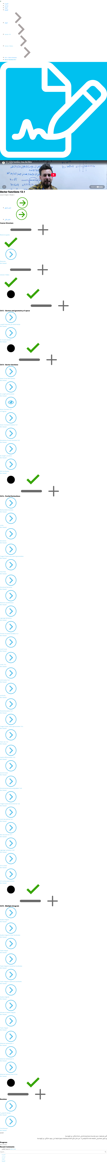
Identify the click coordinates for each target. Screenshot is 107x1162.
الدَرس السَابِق (8, 208)
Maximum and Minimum (6, 602)
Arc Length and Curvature (7, 394)
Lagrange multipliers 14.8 (7, 850)
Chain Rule (3, 572)
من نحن (6, 6)
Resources (3, 261)
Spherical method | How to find (8, 1074)
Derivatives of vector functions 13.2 (10, 440)
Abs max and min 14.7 (6, 834)
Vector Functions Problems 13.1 (9, 425)
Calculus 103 (8, 34)
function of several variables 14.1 (9, 633)
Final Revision (4, 1128)
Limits (1, 525)
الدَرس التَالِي (8, 219)
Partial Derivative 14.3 (6, 711)
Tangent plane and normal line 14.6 (10, 804)
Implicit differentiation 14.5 (7, 757)
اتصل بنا (6, 4)
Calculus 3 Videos (9, 46)
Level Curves (3, 649)
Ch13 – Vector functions (11, 57)
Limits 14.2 (3, 664)
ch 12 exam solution (5, 340)
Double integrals (4, 997)
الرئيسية (6, 10)
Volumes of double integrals (8, 1012)
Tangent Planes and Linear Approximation (12, 556)
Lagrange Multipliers (6, 618)
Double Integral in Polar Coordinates (10, 935)
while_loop (13, 1149)
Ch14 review (3, 865)
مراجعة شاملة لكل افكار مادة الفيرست (10, 324)
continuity (3, 695)
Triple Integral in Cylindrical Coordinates (11, 966)
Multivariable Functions (6, 510)
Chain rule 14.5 (4, 742)
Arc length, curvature (6, 456)
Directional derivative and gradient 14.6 (11, 788)
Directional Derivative (6, 587)
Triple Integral (4, 950)
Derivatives (3, 541)
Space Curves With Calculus (7, 378)
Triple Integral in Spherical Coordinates (11, 981)
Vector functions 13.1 (6, 409)
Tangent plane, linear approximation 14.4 (11, 726)
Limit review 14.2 (5, 680)
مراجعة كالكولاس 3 (5, 1113)
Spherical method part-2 (7, 1059)
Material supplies (5, 235)
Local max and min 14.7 (6, 819)
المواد (6, 8)
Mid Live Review (4, 471)
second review (4, 773)
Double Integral (4, 919)
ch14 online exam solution (7, 881)
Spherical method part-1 (7, 1043)
